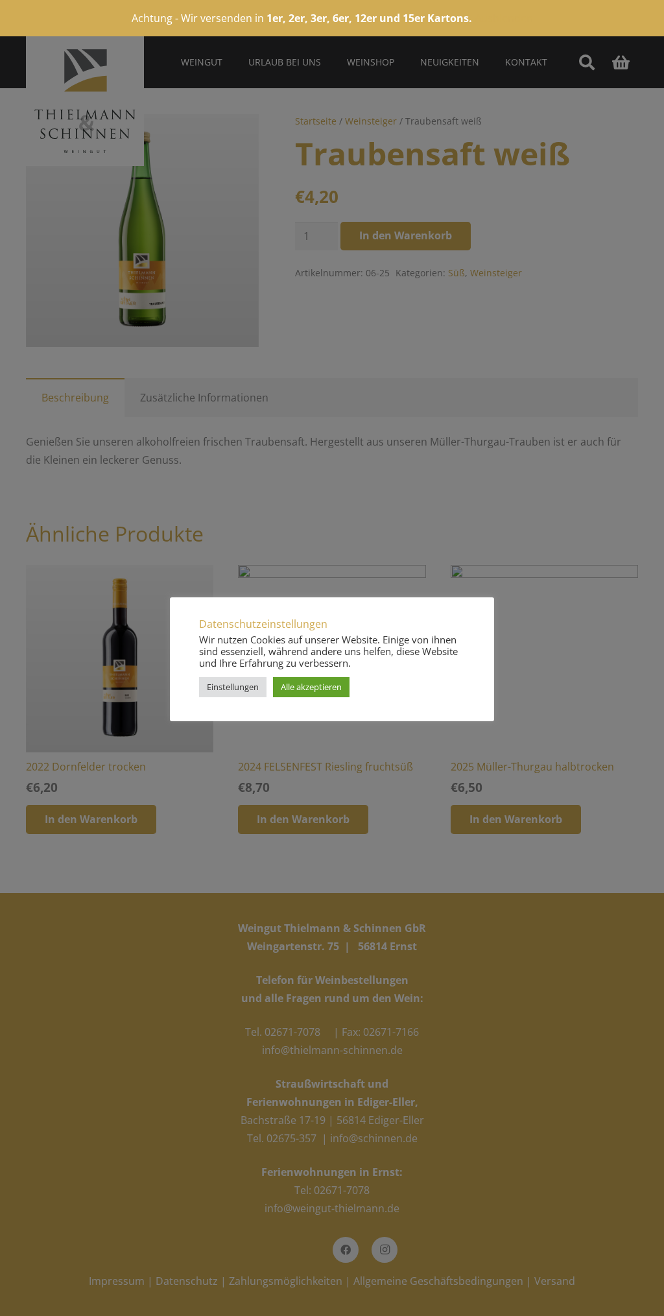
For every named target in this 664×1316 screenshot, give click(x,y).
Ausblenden (504, 18)
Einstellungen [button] (233, 687)
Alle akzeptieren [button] (311, 687)
